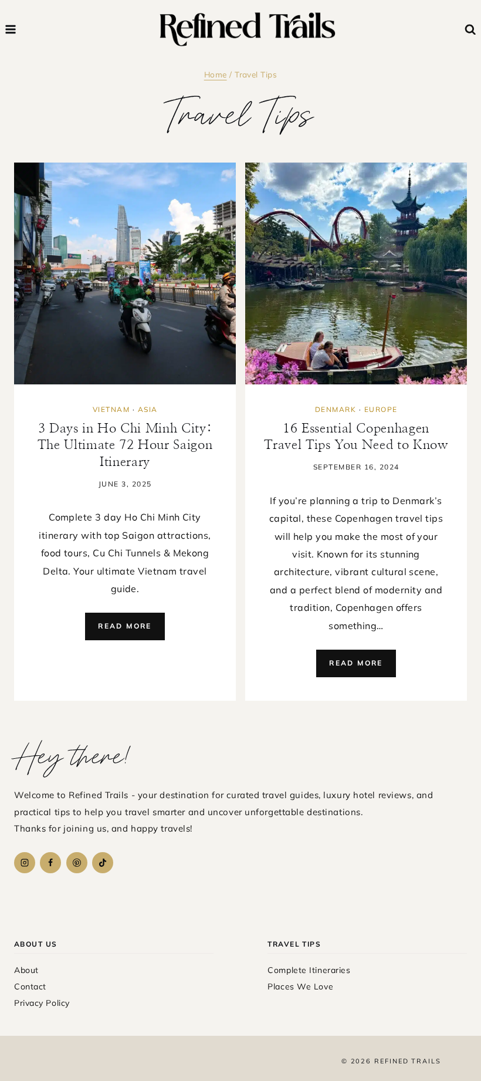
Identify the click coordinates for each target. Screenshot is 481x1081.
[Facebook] (50, 862)
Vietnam (111, 409)
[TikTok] (102, 862)
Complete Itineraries (308, 970)
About (26, 970)
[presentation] (125, 273)
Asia (148, 409)
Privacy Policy (42, 1003)
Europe (381, 409)
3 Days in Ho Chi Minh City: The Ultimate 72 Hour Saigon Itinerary (125, 445)
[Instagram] (24, 862)
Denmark (336, 409)
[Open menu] (11, 29)
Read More (131, 630)
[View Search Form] (470, 29)
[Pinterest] (76, 862)
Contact (30, 986)
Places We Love (300, 986)
